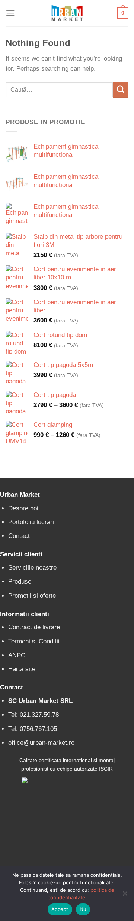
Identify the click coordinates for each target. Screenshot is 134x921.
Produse (19, 581)
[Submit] (120, 89)
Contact (19, 535)
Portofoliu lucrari (31, 522)
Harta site (21, 669)
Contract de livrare (34, 627)
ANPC (16, 655)
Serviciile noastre (32, 567)
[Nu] (124, 896)
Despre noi (23, 508)
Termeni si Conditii (34, 641)
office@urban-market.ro (41, 742)
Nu (83, 909)
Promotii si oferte (32, 595)
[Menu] (10, 13)
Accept (59, 909)
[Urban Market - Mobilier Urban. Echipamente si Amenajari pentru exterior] (67, 13)
